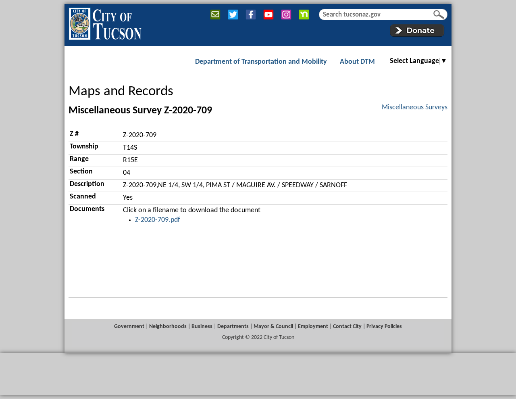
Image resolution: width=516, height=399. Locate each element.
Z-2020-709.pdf (157, 220)
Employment (313, 327)
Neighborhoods (168, 327)
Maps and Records (121, 92)
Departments (233, 327)
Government (129, 327)
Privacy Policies (384, 327)
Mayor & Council (273, 327)
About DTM (357, 61)
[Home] (105, 22)
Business (201, 327)
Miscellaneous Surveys (414, 107)
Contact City (347, 327)
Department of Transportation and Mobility (261, 61)
